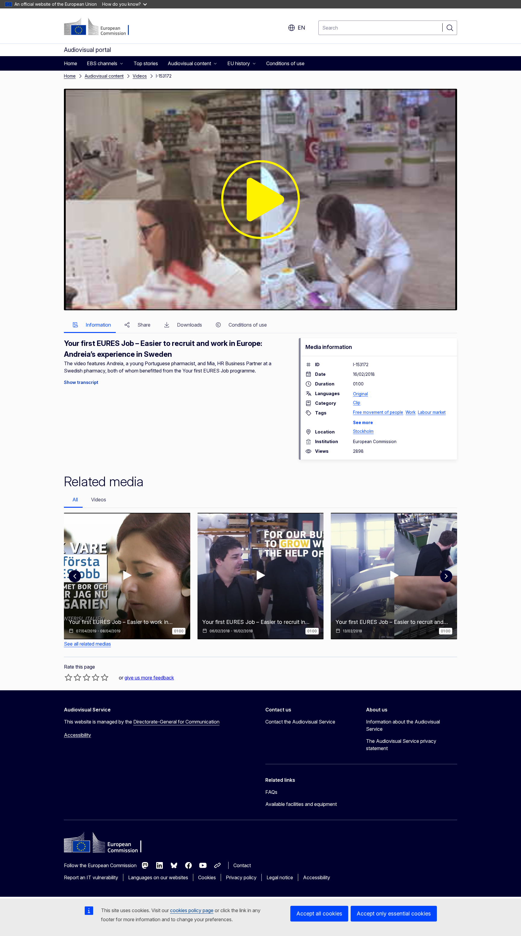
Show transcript (81, 382)
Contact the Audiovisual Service (300, 722)
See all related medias (87, 644)
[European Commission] (100, 27)
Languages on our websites (158, 877)
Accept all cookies (319, 913)
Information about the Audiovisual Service (403, 725)
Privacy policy (241, 877)
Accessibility (77, 735)
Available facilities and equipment (301, 804)
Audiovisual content (104, 75)
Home (70, 75)
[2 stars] (73, 677)
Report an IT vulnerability (91, 877)
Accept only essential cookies (394, 913)
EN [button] (301, 27)
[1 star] (68, 677)
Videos (140, 75)
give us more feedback (149, 678)
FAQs (271, 792)
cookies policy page (191, 910)
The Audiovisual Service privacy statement (401, 744)
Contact (242, 865)
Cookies (207, 877)
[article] (127, 576)
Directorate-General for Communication (176, 722)
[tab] (90, 325)
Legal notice (280, 877)
